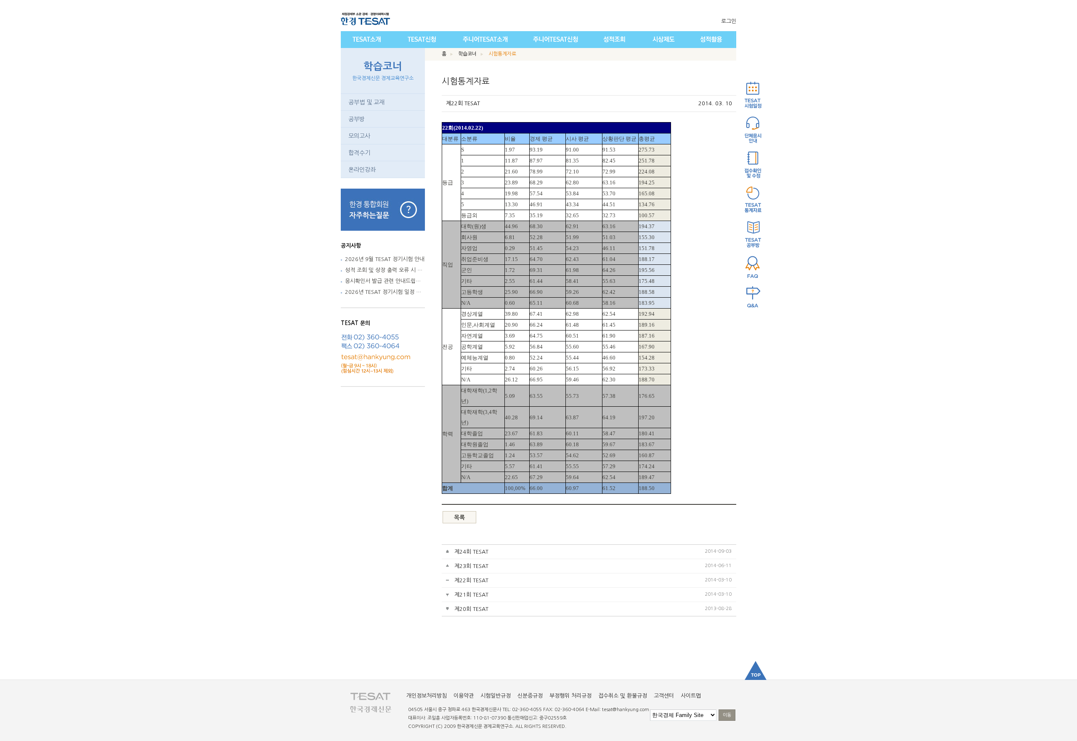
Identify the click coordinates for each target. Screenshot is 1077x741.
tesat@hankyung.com (625, 709)
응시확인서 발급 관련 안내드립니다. (386, 281)
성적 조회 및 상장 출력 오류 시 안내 (386, 270)
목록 (459, 517)
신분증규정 (530, 695)
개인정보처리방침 (426, 695)
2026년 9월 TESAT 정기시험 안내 (384, 259)
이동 (727, 715)
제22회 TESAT (471, 580)
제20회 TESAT (471, 609)
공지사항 (351, 245)
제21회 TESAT (471, 594)
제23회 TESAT (471, 566)
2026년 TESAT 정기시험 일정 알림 (385, 292)
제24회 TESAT (471, 551)
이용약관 (464, 695)
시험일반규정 (495, 695)
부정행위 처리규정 (570, 695)
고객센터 (664, 695)
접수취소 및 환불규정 (622, 695)
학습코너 (383, 71)
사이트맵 (691, 695)
